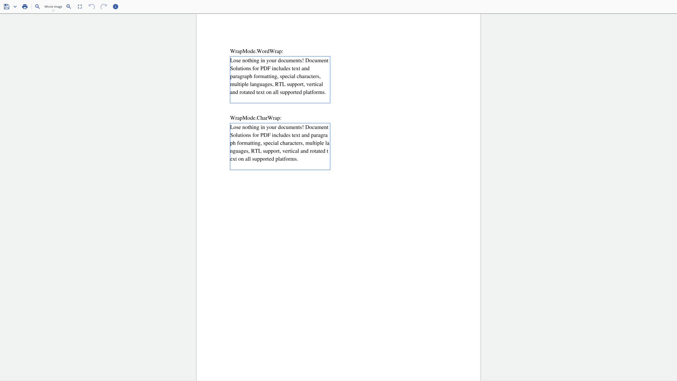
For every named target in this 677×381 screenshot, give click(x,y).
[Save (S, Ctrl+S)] (6, 6)
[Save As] (15, 6)
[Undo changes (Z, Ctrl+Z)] (91, 6)
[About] (115, 6)
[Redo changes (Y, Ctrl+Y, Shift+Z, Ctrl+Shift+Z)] (103, 6)
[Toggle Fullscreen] (80, 6)
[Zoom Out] (37, 6)
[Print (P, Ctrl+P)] (25, 6)
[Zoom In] (68, 6)
